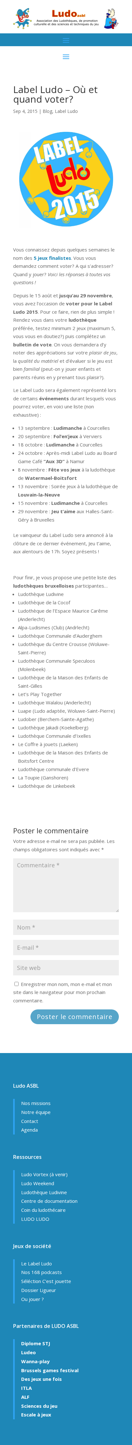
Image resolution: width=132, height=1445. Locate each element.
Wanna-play (35, 1361)
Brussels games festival (49, 1370)
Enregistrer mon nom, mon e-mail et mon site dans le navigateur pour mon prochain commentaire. (62, 992)
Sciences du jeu (39, 1406)
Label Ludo (66, 111)
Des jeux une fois (41, 1379)
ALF (25, 1397)
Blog (47, 111)
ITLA (26, 1388)
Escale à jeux (36, 1414)
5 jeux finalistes (52, 258)
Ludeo (28, 1352)
